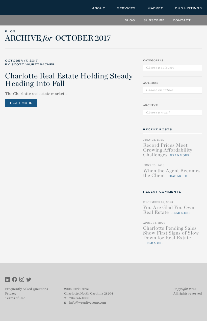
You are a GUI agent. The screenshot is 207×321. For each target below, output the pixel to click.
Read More (21, 103)
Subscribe (154, 20)
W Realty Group (23, 7)
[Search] (198, 20)
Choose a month (158, 112)
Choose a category (160, 67)
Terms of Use (15, 298)
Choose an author (159, 90)
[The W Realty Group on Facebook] (14, 280)
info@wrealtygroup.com (87, 302)
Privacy (10, 293)
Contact (182, 20)
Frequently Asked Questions (26, 289)
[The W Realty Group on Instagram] (21, 280)
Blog (129, 20)
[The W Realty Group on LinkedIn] (7, 280)
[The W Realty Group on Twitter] (28, 280)
